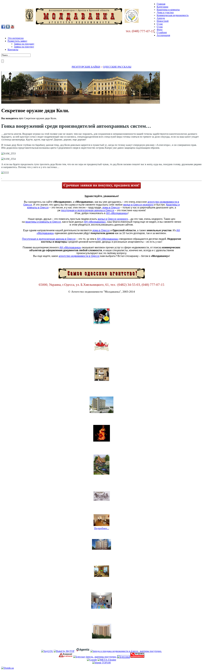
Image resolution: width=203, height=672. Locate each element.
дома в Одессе (111, 207)
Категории (162, 6)
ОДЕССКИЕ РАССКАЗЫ (117, 66)
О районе (162, 32)
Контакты (13, 49)
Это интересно (16, 38)
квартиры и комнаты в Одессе (43, 221)
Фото (159, 29)
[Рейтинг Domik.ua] (7, 668)
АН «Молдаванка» (117, 213)
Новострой (163, 21)
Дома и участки (165, 12)
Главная (161, 4)
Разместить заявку (17, 41)
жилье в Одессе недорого (138, 204)
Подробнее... (101, 328)
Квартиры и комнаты (168, 9)
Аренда (161, 18)
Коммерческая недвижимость (173, 15)
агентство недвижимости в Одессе (79, 256)
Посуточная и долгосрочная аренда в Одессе (49, 239)
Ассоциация (163, 35)
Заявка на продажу (24, 43)
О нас (160, 24)
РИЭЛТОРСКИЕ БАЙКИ (86, 66)
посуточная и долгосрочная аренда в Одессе (87, 210)
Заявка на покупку (24, 46)
